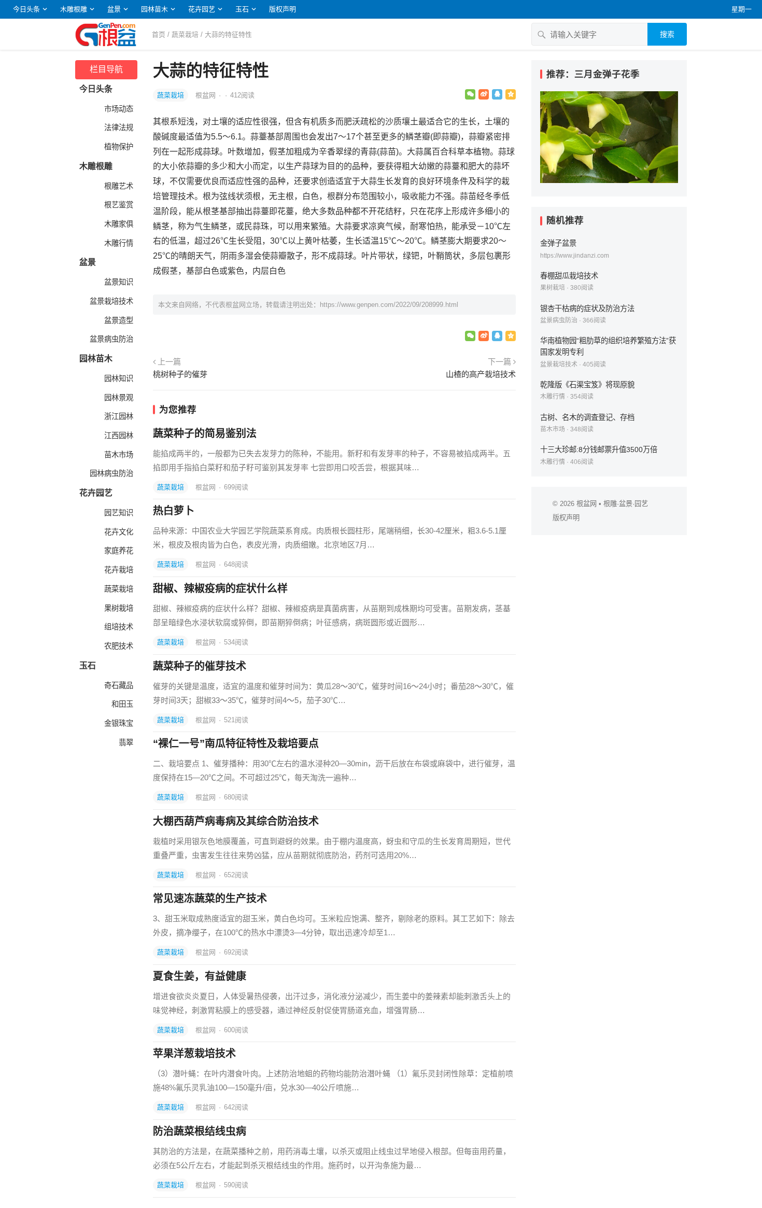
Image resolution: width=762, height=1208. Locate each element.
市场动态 (117, 109)
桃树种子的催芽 (180, 374)
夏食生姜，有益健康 (199, 976)
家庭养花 (117, 550)
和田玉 (121, 704)
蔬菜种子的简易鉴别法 (205, 433)
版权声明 (282, 9)
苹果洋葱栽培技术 (194, 1053)
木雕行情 (117, 243)
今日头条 (26, 9)
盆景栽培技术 (110, 301)
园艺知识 (117, 513)
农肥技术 (117, 646)
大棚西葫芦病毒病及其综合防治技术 (236, 821)
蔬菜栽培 (185, 34)
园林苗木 (154, 9)
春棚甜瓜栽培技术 (569, 276)
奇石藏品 (117, 685)
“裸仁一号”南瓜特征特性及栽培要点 (236, 743)
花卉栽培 (117, 570)
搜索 (667, 34)
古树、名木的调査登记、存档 (587, 417)
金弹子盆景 (558, 243)
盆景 (114, 9)
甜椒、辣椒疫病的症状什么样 (220, 588)
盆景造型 (117, 320)
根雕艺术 (117, 186)
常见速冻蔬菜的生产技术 (210, 898)
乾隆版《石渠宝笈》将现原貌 (587, 385)
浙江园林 (117, 416)
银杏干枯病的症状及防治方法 (587, 308)
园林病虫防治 (110, 473)
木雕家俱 (117, 224)
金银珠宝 (117, 723)
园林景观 (117, 398)
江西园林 (117, 435)
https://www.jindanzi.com (574, 255)
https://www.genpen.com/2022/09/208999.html (389, 304)
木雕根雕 (73, 9)
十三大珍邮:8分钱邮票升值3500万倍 (598, 449)
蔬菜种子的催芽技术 (199, 666)
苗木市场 (117, 455)
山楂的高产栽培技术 (481, 374)
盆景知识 (117, 282)
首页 (158, 34)
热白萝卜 (173, 510)
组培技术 (117, 627)
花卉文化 (117, 532)
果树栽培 (117, 608)
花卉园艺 (201, 9)
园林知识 (117, 378)
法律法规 (117, 127)
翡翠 (125, 742)
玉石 (242, 9)
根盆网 (206, 95)
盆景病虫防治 (110, 339)
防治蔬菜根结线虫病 (199, 1131)
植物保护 (117, 147)
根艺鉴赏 (117, 205)
